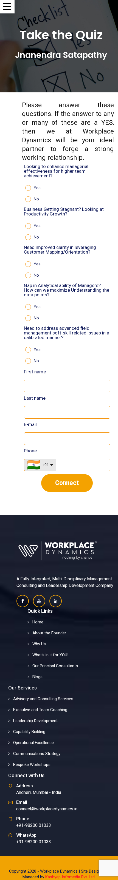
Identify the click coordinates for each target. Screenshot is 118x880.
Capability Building (29, 731)
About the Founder (49, 633)
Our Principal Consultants (55, 665)
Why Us (39, 643)
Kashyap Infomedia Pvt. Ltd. (70, 877)
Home (37, 622)
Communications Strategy (36, 753)
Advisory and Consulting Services (43, 698)
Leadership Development (35, 720)
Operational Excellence (33, 742)
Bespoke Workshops (31, 764)
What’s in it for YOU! (50, 654)
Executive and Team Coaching (40, 709)
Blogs (37, 676)
